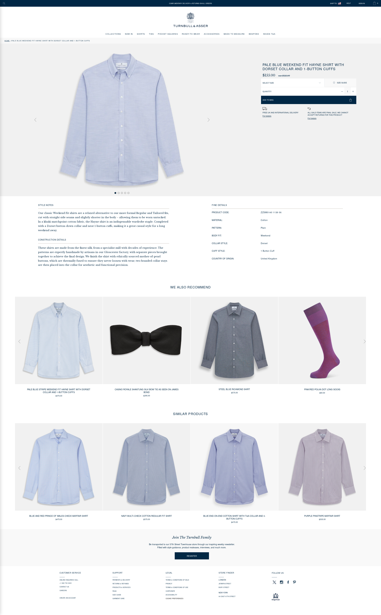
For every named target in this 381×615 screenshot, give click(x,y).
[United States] (339, 3)
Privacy (169, 584)
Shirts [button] (141, 34)
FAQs (115, 591)
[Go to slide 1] (115, 193)
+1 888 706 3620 (66, 583)
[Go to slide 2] (119, 193)
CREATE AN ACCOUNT (68, 598)
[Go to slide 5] (128, 193)
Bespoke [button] (254, 34)
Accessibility (171, 595)
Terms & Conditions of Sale (177, 580)
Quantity (267, 91)
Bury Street (224, 587)
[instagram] (281, 582)
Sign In (362, 3)
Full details (267, 116)
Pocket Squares (168, 34)
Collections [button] (113, 34)
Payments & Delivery (121, 580)
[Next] (208, 119)
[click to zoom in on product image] (122, 120)
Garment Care (119, 598)
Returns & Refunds (121, 584)
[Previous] (35, 119)
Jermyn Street (225, 584)
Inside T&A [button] (269, 34)
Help (348, 3)
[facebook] (288, 582)
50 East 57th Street (227, 596)
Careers (63, 590)
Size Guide (342, 82)
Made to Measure (234, 34)
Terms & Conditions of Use (177, 587)
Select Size (268, 82)
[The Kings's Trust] (296, 597)
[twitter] (274, 582)
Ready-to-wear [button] (191, 34)
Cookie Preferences (174, 598)
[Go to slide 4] (125, 193)
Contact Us (64, 587)
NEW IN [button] (129, 34)
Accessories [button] (212, 34)
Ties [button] (151, 34)
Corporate (170, 591)
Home (7, 41)
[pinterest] (294, 582)
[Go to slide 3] (122, 193)
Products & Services (122, 587)
